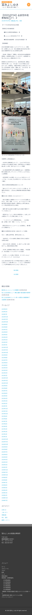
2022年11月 (5, 380)
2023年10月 (5, 352)
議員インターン (6, 520)
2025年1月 (4, 314)
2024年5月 (4, 334)
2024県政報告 (7, 589)
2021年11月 (4, 411)
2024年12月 (5, 316)
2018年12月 (5, 498)
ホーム (3, 566)
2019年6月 (4, 485)
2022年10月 (5, 383)
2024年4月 (4, 337)
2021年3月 (4, 431)
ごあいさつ (4, 512)
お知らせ (4, 509)
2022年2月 (4, 403)
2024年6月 (4, 332)
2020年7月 (4, 452)
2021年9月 (4, 416)
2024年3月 (4, 339)
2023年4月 (4, 367)
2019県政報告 (7, 580)
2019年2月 (4, 495)
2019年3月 (4, 492)
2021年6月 (4, 424)
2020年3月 (4, 462)
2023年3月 (4, 370)
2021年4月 (4, 429)
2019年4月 (4, 490)
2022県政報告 (7, 585)
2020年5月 (4, 457)
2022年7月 (4, 390)
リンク (3, 574)
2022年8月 (4, 388)
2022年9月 (4, 385)
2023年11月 (5, 350)
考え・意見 (19, 20)
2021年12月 (5, 408)
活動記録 (13, 20)
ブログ (3, 570)
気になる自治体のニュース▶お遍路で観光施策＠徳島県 (16, 292)
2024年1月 (4, 344)
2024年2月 (4, 342)
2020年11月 (5, 441)
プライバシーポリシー (7, 597)
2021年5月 (4, 426)
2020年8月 (4, 449)
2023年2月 (4, 373)
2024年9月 (4, 324)
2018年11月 (4, 500)
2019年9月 (4, 477)
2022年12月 (5, 378)
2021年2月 (4, 434)
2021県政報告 (6, 584)
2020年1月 (4, 467)
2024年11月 (5, 319)
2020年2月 (4, 464)
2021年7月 (4, 421)
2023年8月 (4, 357)
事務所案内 (4, 576)
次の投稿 (16, 274)
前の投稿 (16, 270)
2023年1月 (4, 375)
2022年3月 (4, 401)
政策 (3, 572)
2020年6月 (4, 454)
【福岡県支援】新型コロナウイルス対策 (12, 595)
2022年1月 (4, 406)
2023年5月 (4, 365)
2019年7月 (4, 482)
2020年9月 (4, 447)
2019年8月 (4, 480)
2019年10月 (5, 475)
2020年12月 (5, 439)
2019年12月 (5, 470)
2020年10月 (5, 444)
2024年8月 (4, 327)
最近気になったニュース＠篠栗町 (10, 290)
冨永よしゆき (10, 4)
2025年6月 (4, 309)
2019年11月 (5, 472)
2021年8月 (4, 418)
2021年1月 (4, 436)
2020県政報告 (7, 582)
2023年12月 (5, 347)
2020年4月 (4, 459)
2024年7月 (4, 329)
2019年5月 (4, 487)
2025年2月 (4, 311)
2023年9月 (4, 355)
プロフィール (5, 568)
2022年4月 (4, 398)
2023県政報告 (7, 587)
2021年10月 (5, 413)
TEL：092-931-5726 (7, 541)
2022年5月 (4, 396)
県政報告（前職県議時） (8, 578)
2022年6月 (4, 393)
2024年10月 (5, 322)
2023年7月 (4, 360)
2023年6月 (4, 362)
